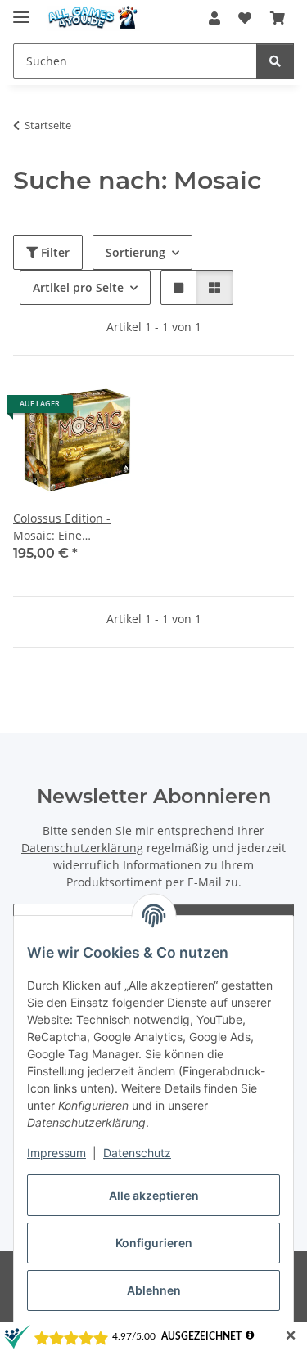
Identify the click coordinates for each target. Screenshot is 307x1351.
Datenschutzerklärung (82, 847)
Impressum (56, 1153)
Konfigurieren (153, 1243)
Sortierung (135, 252)
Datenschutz (137, 1153)
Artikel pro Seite (78, 287)
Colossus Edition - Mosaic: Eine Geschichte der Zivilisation (62, 527)
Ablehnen (154, 1290)
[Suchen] (275, 61)
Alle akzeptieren (154, 1195)
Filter (54, 252)
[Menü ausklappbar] (21, 10)
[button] (214, 18)
